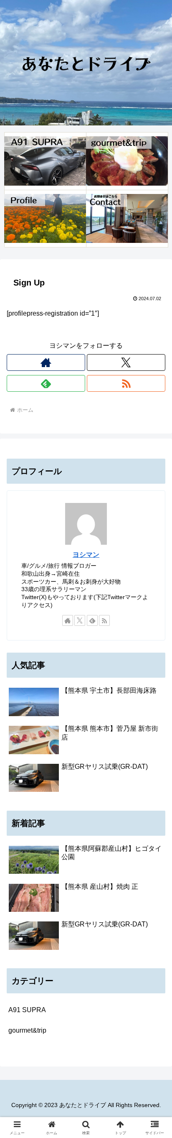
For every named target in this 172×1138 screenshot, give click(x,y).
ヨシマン (86, 554)
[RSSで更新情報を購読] (126, 383)
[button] (154, 1035)
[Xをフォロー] (126, 362)
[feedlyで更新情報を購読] (46, 383)
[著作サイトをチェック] (46, 362)
